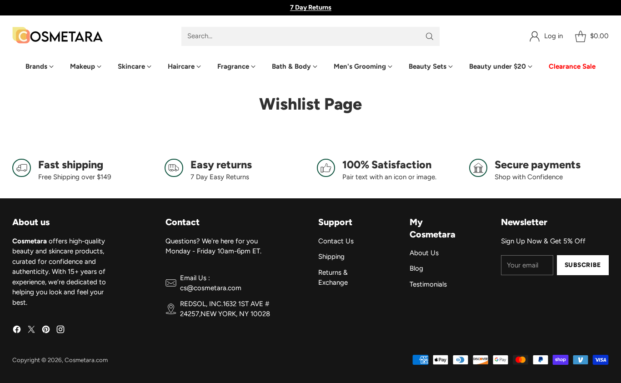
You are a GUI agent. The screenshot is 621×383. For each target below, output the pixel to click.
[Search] (430, 36)
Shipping (331, 256)
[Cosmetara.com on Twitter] (31, 331)
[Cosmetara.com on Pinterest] (45, 331)
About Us (424, 253)
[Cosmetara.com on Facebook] (16, 331)
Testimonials (428, 284)
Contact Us (336, 241)
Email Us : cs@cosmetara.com (210, 283)
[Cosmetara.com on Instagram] (60, 331)
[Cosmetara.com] (57, 36)
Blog (416, 268)
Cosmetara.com (86, 359)
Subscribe (583, 264)
